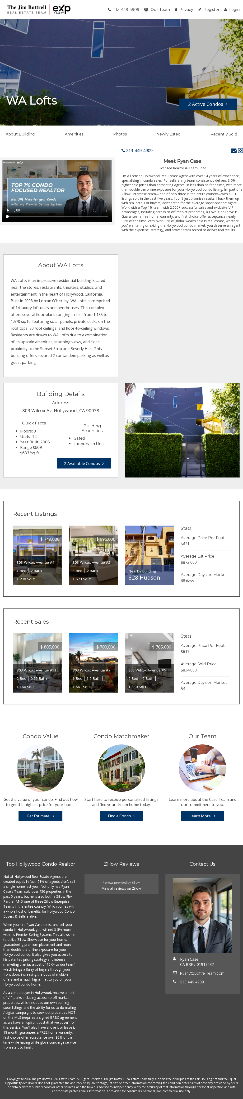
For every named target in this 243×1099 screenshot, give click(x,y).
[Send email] (234, 150)
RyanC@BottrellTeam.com (202, 973)
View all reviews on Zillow (121, 888)
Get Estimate (38, 816)
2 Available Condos (82, 463)
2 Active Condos (205, 104)
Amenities (74, 134)
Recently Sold (223, 134)
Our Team (160, 9)
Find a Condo (119, 816)
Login (234, 9)
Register (212, 9)
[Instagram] (240, 150)
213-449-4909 (126, 9)
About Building (20, 134)
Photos (120, 134)
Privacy (186, 9)
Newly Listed (168, 134)
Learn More (201, 816)
